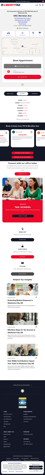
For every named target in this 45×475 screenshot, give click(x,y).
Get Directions (22, 35)
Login (36, 5)
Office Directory (7, 434)
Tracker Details (11, 471)
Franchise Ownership (28, 434)
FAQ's (5, 436)
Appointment (8, 35)
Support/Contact (7, 444)
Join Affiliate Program (28, 444)
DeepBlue (25, 414)
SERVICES (10, 93)
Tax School (25, 421)
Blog (5, 426)
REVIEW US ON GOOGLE (22, 153)
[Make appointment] (43, 1)
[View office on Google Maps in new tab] (22, 46)
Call (33, 35)
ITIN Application (7, 424)
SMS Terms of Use (35, 458)
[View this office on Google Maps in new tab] (6, 132)
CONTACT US (22, 173)
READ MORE (22, 274)
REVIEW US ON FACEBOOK (22, 157)
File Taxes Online (7, 416)
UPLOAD (22, 256)
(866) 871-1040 (7, 446)
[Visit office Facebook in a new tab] (22, 84)
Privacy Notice (16, 458)
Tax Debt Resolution (27, 419)
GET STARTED (22, 77)
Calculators (6, 421)
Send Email (22, 24)
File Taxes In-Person (8, 414)
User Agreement (24, 458)
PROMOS (35, 93)
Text (40, 35)
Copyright (8, 458)
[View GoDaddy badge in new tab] (22, 407)
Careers (5, 441)
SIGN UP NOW (23, 216)
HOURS (22, 93)
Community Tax (26, 441)
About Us (6, 439)
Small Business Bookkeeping (29, 416)
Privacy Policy (4, 471)
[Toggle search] (40, 5)
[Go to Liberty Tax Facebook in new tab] (22, 391)
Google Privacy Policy (19, 471)
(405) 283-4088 (22, 22)
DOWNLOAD (22, 239)
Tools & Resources (7, 419)
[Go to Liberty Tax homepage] (11, 5)
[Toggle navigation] (43, 5)
